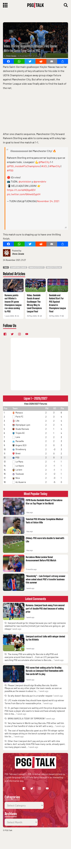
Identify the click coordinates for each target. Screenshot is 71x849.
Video (7, 41)
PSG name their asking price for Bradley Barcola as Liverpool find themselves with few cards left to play (44, 670)
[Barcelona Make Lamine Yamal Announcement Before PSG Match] (13, 563)
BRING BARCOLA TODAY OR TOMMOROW (26, 718)
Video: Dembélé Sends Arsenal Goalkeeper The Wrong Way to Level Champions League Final (34, 303)
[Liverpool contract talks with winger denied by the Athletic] (13, 642)
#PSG (10, 170)
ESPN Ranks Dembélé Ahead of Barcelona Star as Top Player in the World (44, 502)
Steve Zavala (11, 56)
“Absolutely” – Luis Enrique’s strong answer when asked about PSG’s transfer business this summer (45, 579)
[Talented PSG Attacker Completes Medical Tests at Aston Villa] (13, 525)
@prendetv (39, 181)
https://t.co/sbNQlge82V (21, 189)
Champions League (18, 267)
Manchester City (36, 267)
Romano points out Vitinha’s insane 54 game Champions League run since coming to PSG (13, 303)
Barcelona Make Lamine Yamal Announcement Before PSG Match (41, 559)
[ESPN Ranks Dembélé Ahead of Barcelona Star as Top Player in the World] (13, 506)
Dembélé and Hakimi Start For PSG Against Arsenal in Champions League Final (57, 303)
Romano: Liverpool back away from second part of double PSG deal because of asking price (45, 608)
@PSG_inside (14, 166)
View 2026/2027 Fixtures (35, 403)
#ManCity (54, 166)
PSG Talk (8, 830)
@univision (24, 181)
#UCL (44, 166)
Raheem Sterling (54, 267)
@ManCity (44, 161)
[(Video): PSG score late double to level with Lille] (13, 544)
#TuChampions (31, 166)
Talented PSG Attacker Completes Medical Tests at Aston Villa (44, 521)
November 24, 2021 (48, 201)
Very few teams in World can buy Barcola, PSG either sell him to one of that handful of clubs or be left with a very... (34, 724)
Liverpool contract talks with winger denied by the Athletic (45, 638)
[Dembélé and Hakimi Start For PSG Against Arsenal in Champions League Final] (57, 285)
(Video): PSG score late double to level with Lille (45, 540)
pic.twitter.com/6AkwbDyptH (23, 194)
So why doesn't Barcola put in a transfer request (30, 695)
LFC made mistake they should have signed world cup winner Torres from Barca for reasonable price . (34, 702)
